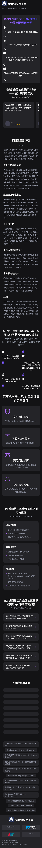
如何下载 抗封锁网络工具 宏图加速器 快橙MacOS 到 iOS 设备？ (19, 637)
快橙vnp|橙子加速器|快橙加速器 (21, 805)
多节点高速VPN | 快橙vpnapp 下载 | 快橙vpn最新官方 (21, 756)
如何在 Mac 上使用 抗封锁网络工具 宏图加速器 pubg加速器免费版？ (19, 656)
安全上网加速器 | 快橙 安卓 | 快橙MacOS (21, 750)
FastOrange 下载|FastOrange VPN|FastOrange (15, 795)
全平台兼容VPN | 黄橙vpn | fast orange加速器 (20, 744)
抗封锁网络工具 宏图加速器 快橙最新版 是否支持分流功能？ (19, 666)
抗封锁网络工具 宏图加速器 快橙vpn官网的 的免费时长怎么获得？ (18, 646)
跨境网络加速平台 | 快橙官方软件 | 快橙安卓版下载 (20, 781)
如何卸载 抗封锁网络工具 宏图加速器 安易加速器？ (19, 627)
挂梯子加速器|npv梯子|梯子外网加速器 (21, 810)
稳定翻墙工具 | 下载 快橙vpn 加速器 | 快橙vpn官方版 (20, 788)
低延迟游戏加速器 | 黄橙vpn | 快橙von (21, 776)
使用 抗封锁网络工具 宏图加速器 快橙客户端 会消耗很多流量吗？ (19, 617)
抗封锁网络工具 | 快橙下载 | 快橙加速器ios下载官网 (20, 763)
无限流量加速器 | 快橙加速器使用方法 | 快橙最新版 (20, 770)
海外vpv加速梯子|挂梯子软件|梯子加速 (21, 801)
